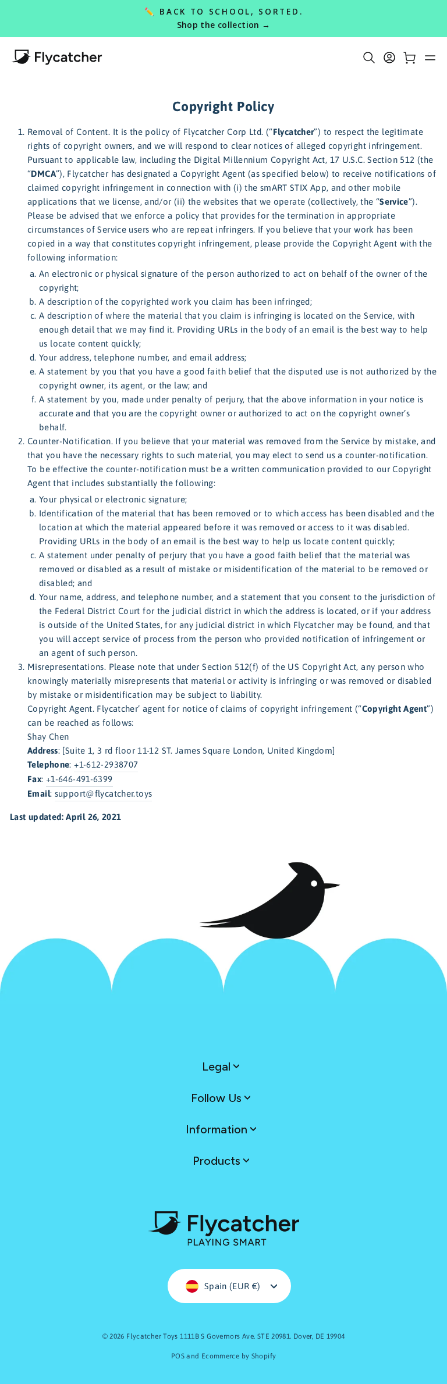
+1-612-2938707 (106, 764)
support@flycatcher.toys (103, 793)
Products (218, 1161)
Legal (217, 1066)
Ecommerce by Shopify (238, 1356)
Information (218, 1129)
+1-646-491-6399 (79, 779)
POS (178, 1356)
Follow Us (217, 1098)
